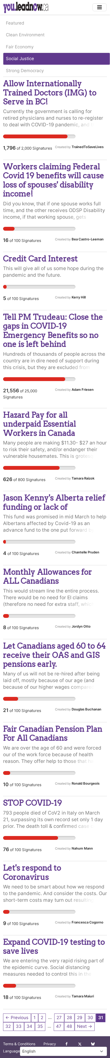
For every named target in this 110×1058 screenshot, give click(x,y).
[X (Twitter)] (79, 1043)
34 (29, 1026)
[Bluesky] (92, 1043)
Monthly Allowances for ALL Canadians (47, 576)
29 (79, 1017)
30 (90, 1017)
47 (58, 1026)
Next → (84, 1026)
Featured (15, 23)
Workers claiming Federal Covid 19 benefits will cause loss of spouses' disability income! (53, 180)
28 (69, 1017)
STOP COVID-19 (32, 802)
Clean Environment (25, 34)
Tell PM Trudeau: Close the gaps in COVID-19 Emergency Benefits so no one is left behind (53, 330)
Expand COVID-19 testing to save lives (54, 946)
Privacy (49, 1044)
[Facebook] (66, 1043)
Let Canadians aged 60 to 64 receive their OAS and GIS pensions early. (54, 655)
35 (40, 1026)
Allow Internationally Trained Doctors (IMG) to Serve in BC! (49, 92)
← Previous (16, 1017)
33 (18, 1026)
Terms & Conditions (19, 1044)
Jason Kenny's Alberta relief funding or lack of (54, 502)
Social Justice (20, 58)
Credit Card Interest (40, 258)
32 (8, 1026)
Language (11, 1051)
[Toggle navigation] (99, 7)
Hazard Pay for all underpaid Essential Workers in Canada (39, 424)
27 (59, 1017)
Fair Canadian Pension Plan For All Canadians (52, 733)
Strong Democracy (25, 70)
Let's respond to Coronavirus (32, 872)
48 (69, 1026)
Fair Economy (20, 46)
